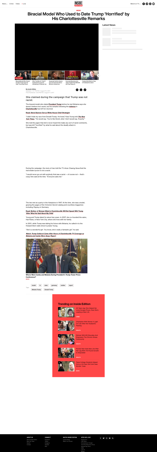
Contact (29, 444)
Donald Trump (49, 289)
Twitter (46, 441)
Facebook (47, 439)
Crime (11, 3)
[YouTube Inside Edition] (153, 4)
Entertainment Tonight (87, 443)
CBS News (84, 441)
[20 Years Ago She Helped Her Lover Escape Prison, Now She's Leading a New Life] (78, 312)
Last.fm (83, 450)
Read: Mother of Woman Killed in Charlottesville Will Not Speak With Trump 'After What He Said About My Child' (54, 212)
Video (18, 3)
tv (40, 285)
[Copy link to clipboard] (84, 90)
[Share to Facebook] (77, 90)
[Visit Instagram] (106, 438)
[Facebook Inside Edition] (143, 4)
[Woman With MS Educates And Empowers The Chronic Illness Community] (78, 339)
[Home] (78, 4)
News (4, 3)
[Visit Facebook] (100, 438)
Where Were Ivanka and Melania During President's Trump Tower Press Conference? (53, 276)
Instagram (47, 443)
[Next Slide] (98, 75)
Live (24, 3)
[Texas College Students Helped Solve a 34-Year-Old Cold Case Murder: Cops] (78, 366)
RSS (46, 446)
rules (46, 285)
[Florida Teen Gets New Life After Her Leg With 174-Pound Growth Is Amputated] (78, 353)
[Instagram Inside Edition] (150, 4)
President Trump (55, 104)
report (71, 285)
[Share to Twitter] (81, 90)
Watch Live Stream (68, 441)
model (34, 285)
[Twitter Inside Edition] (147, 4)
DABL (82, 448)
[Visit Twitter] (103, 438)
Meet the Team (30, 441)
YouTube (47, 444)
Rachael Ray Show (86, 446)
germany (54, 285)
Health (78, 330)
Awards (28, 443)
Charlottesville (31, 109)
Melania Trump (36, 289)
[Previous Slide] (14, 75)
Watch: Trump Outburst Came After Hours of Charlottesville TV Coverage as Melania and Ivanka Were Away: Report (55, 234)
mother (63, 285)
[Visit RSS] (112, 438)
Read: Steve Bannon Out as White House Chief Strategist (48, 113)
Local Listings (66, 439)
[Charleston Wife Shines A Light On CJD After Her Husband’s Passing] (78, 326)
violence (72, 106)
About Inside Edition (32, 439)
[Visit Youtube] (109, 438)
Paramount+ (84, 439)
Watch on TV (135, 3)
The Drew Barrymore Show (88, 444)
